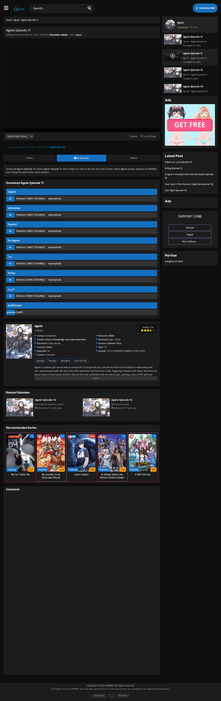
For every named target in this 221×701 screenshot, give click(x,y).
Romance (65, 360)
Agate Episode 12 (121, 399)
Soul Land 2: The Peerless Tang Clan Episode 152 (189, 184)
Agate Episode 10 (45, 399)
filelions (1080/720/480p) (30, 198)
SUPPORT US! (57, 147)
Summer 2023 (114, 343)
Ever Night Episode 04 (176, 190)
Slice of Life (81, 360)
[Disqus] (81, 538)
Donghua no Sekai (174, 261)
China (49, 347)
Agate (79, 34)
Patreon (190, 227)
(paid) (19, 312)
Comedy (40, 360)
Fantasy (52, 360)
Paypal (190, 234)
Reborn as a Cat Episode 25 (178, 162)
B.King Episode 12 (173, 168)
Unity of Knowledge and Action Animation (65, 339)
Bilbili (111, 335)
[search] (89, 8)
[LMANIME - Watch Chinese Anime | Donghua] (19, 11)
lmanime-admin (59, 34)
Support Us (99, 695)
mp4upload (54, 198)
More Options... (190, 241)
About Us (123, 695)
